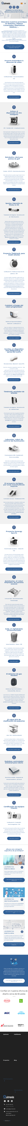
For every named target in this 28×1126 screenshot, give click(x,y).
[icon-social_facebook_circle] (5, 1101)
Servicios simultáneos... (19, 1085)
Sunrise (14, 350)
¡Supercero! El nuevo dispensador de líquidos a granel (19, 1079)
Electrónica (16, 1039)
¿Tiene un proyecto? (7, 1037)
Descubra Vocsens (14, 707)
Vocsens (14, 675)
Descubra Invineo (14, 142)
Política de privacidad (7, 1052)
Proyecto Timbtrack (14, 254)
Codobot (14, 306)
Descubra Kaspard (14, 97)
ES (9, 1120)
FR (4, 1120)
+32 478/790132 (9, 1104)
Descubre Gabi (14, 661)
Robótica (5, 1067)
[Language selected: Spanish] (21, 3)
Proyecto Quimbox (7, 1076)
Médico (4, 1062)
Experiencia (5, 1039)
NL (8, 1120)
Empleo (5, 1048)
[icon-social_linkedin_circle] (12, 1101)
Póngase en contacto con (8, 1050)
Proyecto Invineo (6, 1069)
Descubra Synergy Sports (14, 569)
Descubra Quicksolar (14, 619)
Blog (4, 1045)
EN (6, 1120)
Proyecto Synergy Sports (14, 532)
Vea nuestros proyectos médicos (14, 880)
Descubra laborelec (14, 471)
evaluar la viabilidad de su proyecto (14, 981)
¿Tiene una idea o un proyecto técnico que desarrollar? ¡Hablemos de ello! (14, 46)
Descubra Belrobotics (14, 189)
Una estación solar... (18, 1087)
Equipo (4, 1043)
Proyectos (5, 1041)
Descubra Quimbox (14, 794)
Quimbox (14, 762)
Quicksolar (14, 582)
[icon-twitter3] (8, 1101)
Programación (17, 1041)
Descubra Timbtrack (14, 293)
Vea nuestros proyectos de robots (14, 944)
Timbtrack (14, 392)
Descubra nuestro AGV (14, 749)
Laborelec (14, 440)
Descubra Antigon (14, 517)
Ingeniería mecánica (18, 1037)
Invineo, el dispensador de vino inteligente (14, 112)
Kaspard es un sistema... (19, 1083)
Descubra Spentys (14, 242)
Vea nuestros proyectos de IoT (14, 912)
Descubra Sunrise (14, 379)
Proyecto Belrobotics (7, 1074)
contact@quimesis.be (10, 1108)
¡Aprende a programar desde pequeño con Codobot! (19, 1073)
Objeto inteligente (7, 1065)
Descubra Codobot (14, 338)
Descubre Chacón (14, 838)
